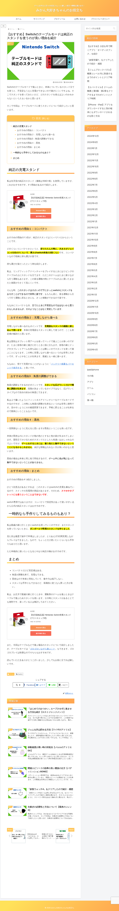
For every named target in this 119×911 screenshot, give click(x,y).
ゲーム (12, 674)
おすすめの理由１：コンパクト (31, 130)
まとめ (16, 158)
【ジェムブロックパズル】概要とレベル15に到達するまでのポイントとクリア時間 (99, 75)
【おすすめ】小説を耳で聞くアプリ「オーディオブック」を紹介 (99, 50)
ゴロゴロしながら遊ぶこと (42, 649)
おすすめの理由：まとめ (28, 147)
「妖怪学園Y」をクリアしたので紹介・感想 (100, 62)
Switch (20, 674)
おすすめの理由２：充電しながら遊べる (36, 134)
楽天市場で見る (41, 216)
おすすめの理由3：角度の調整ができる (35, 138)
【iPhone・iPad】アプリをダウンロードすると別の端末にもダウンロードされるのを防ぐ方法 (100, 110)
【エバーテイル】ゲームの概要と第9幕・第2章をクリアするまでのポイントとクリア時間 (100, 93)
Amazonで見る (41, 210)
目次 (38, 118)
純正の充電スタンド (22, 126)
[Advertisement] (40, 872)
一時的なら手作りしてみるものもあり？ (32, 152)
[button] (63, 685)
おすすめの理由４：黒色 (28, 143)
